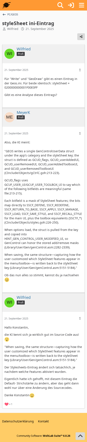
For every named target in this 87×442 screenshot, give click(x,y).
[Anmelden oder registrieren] (71, 5)
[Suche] (60, 5)
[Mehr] (80, 70)
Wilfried (12, 29)
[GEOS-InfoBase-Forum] (6, 5)
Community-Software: (43, 436)
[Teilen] (81, 36)
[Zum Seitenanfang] (80, 436)
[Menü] (81, 5)
